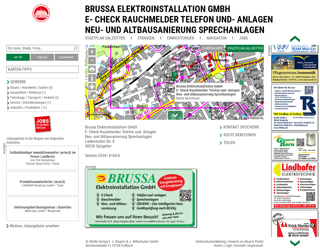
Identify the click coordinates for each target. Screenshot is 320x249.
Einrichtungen (180, 38)
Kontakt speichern (241, 127)
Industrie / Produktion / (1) (28, 108)
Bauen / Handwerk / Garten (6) (31, 88)
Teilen (229, 142)
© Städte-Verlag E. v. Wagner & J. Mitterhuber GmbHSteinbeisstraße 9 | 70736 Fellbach (122, 244)
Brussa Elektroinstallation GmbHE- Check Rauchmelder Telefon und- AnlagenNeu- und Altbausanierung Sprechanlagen (179, 19)
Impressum (255, 246)
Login (228, 246)
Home (218, 246)
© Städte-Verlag (255, 117)
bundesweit (67, 57)
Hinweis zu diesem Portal (245, 242)
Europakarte (212, 48)
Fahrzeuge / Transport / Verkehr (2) (34, 98)
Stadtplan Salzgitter (105, 38)
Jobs (243, 38)
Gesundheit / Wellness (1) (28, 92)
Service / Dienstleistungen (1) (30, 102)
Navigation (216, 38)
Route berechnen (188, 98)
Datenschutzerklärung (211, 242)
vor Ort (18, 57)
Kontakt (239, 246)
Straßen (146, 38)
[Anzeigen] (42, 123)
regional (42, 57)
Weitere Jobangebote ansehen (34, 226)
